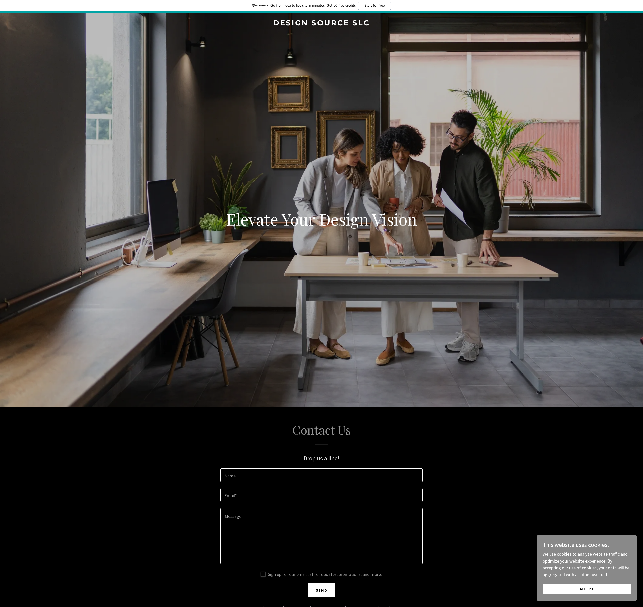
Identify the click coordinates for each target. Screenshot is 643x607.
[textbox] (321, 475)
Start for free (374, 5)
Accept (587, 589)
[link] (321, 24)
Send (321, 590)
